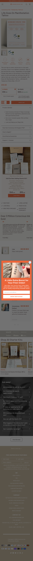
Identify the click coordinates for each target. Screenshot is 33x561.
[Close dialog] (30, 262)
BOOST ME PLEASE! (16, 296)
